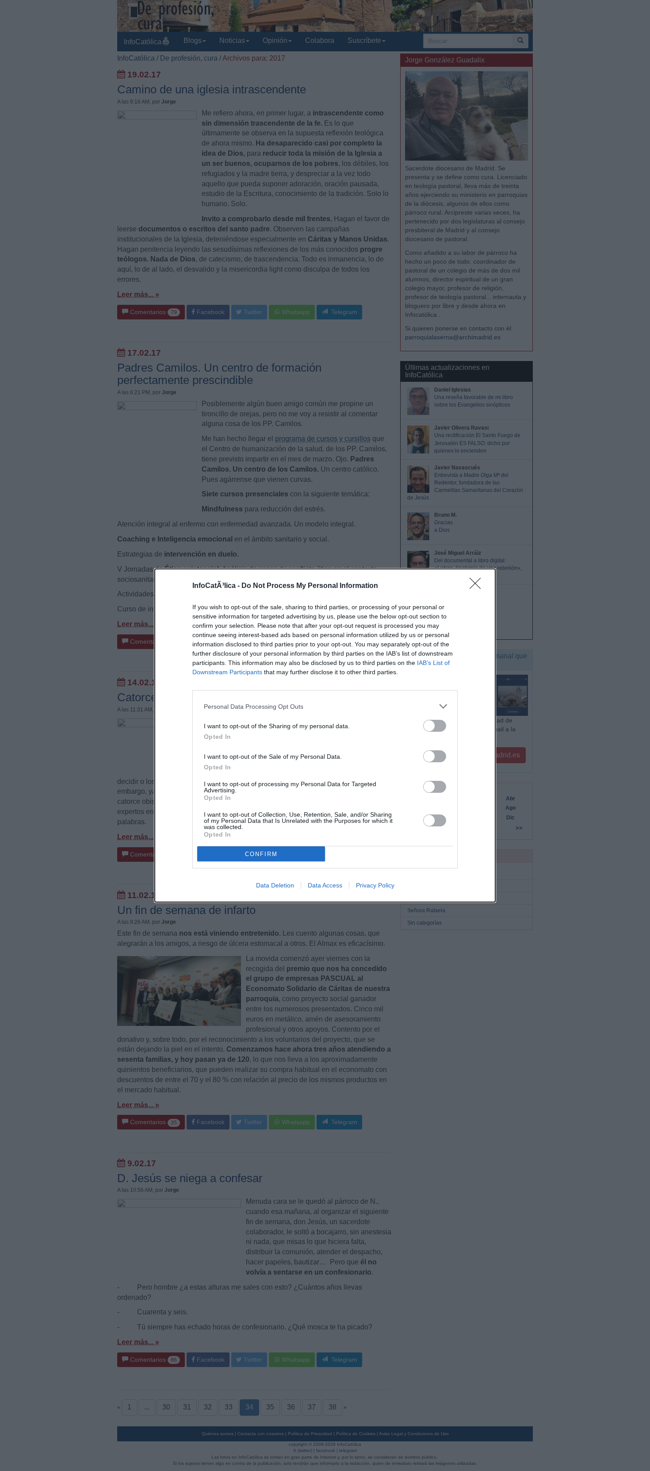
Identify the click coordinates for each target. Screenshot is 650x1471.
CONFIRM (261, 854)
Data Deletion (275, 885)
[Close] (478, 586)
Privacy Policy (375, 885)
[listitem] (325, 706)
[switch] (434, 726)
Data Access (325, 885)
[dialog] (325, 735)
